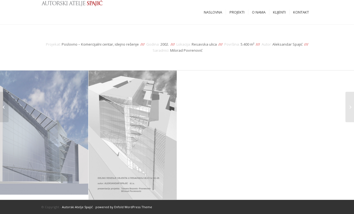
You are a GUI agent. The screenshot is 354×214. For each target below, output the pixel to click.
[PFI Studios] (349, 107)
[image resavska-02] (44, 133)
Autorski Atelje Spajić (77, 207)
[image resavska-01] (132, 135)
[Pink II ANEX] (4, 107)
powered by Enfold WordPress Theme (123, 207)
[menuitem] (213, 12)
